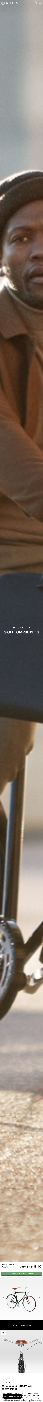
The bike (12, 1326)
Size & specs (28, 1326)
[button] (3, 1298)
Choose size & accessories (21, 1274)
